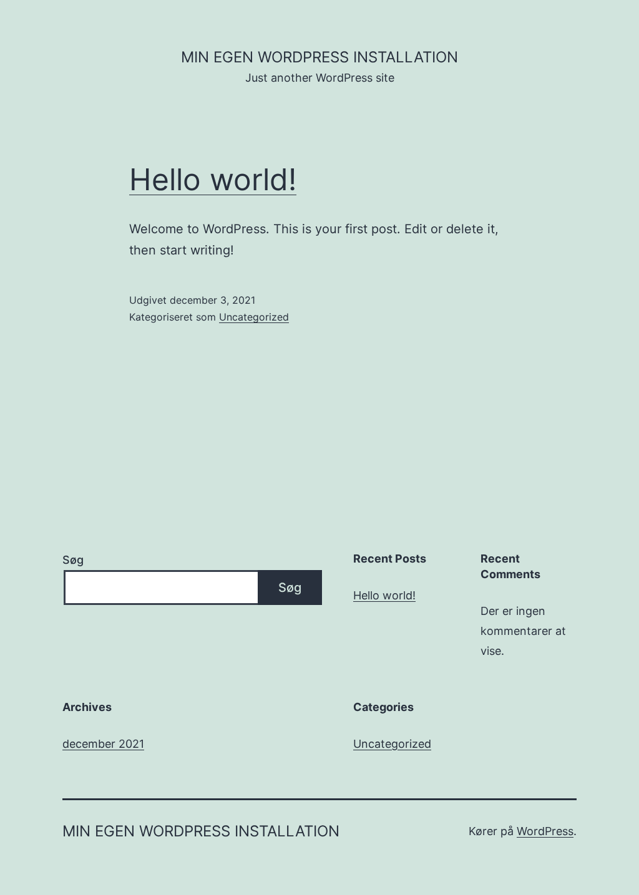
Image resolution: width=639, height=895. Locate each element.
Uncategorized (254, 317)
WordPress (545, 831)
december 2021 (103, 743)
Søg (73, 559)
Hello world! (212, 179)
